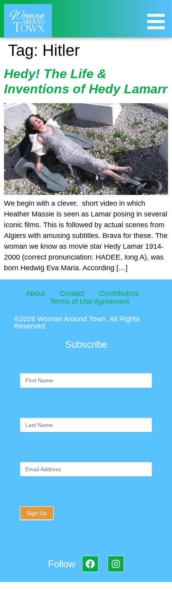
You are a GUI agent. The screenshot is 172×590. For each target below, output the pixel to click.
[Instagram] (116, 564)
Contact (72, 293)
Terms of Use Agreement (89, 301)
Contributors (118, 293)
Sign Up (37, 513)
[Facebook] (90, 564)
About (35, 293)
